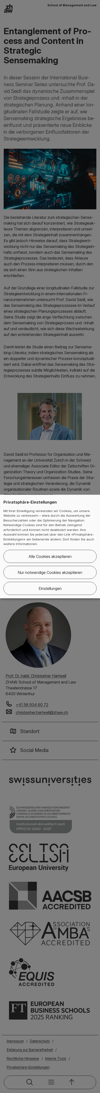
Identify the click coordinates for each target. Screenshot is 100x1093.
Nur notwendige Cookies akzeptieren (50, 572)
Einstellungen (50, 588)
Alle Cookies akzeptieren (50, 556)
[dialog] (50, 546)
